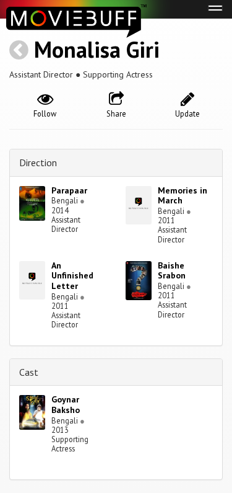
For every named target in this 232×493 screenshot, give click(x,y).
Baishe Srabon (172, 271)
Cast (28, 372)
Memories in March (182, 196)
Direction (38, 162)
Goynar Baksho (65, 404)
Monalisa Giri (97, 49)
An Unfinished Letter (72, 276)
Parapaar (69, 190)
